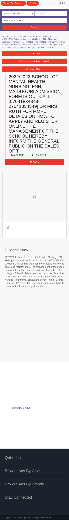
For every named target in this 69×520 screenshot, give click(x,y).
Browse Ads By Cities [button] (23, 471)
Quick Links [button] (15, 457)
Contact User (34, 69)
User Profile (34, 53)
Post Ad (33, 3)
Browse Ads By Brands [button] (24, 484)
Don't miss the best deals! (34, 61)
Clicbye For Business (13, 3)
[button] (60, 2)
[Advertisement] (34, 327)
